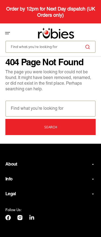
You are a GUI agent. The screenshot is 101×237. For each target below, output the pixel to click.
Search (50, 127)
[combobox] (50, 47)
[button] (7, 33)
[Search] (89, 47)
